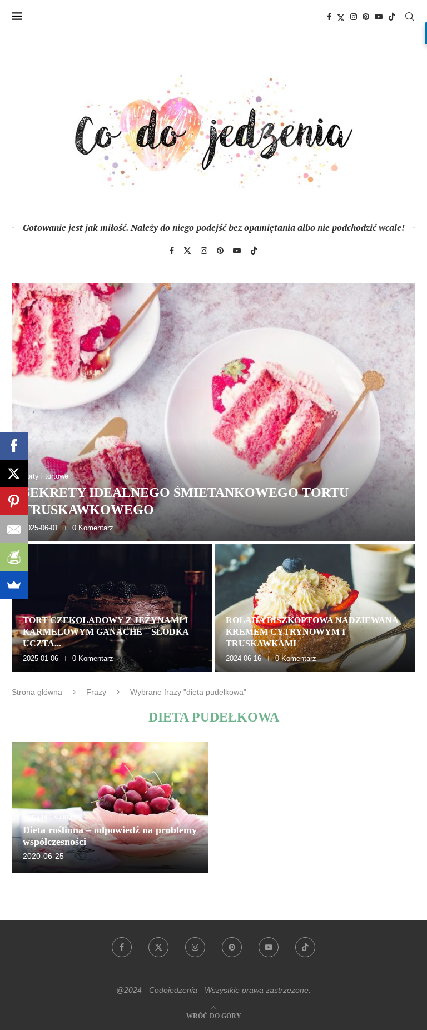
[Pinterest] (366, 17)
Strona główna (37, 692)
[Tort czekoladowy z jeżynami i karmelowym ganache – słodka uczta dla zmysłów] (112, 608)
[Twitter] (341, 17)
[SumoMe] (14, 585)
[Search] (409, 17)
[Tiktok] (392, 17)
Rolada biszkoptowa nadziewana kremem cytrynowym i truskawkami (312, 631)
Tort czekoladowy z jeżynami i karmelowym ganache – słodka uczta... (105, 631)
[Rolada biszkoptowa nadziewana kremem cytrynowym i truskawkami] (315, 608)
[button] (32, 476)
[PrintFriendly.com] (14, 557)
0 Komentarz (92, 528)
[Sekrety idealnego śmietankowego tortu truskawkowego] (213, 412)
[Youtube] (379, 17)
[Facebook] (329, 17)
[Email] (14, 529)
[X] (14, 473)
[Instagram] (353, 17)
